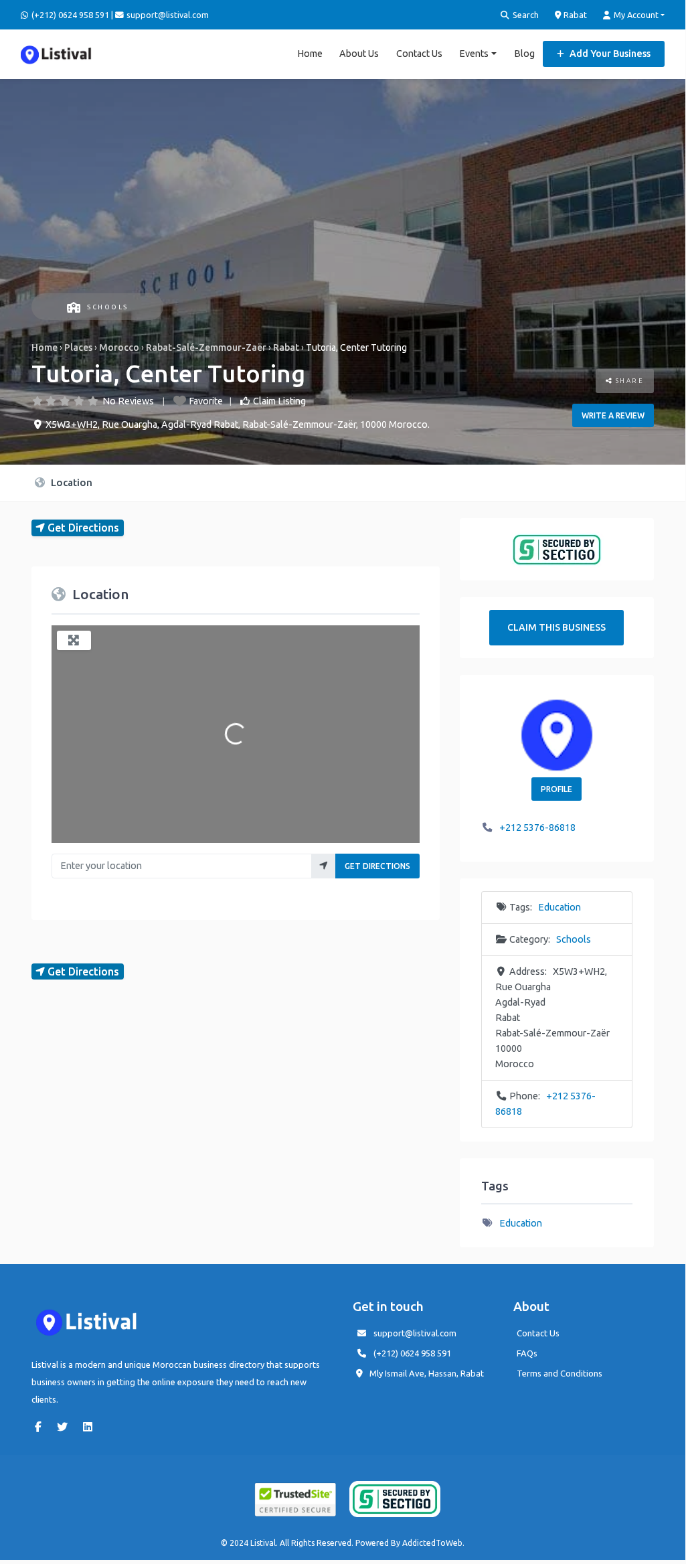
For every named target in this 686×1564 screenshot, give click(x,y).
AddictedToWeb (432, 1543)
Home (310, 53)
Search (525, 14)
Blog (524, 53)
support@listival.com (414, 1333)
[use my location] (323, 866)
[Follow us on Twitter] (65, 1427)
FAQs (527, 1353)
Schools (107, 307)
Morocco (119, 347)
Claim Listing (279, 401)
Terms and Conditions (559, 1373)
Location (70, 482)
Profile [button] (556, 789)
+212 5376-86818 (537, 827)
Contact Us (419, 53)
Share (628, 380)
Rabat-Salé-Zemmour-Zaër (206, 347)
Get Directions (377, 866)
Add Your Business (609, 53)
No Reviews (128, 401)
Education (559, 907)
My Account (635, 14)
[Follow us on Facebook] (41, 1427)
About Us (359, 53)
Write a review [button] (613, 415)
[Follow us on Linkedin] (91, 1427)
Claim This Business (556, 627)
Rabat (574, 14)
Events (474, 53)
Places (78, 347)
